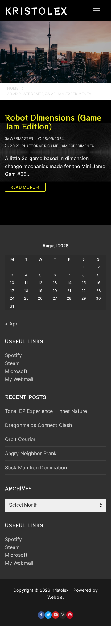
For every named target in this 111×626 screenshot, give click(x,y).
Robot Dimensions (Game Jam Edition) (53, 122)
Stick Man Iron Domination (36, 467)
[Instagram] (62, 614)
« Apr (11, 324)
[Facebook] (41, 614)
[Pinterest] (69, 614)
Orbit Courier (20, 439)
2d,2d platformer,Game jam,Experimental (52, 146)
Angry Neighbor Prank (31, 453)
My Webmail (19, 379)
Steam (12, 363)
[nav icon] (96, 10)
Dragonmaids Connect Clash (38, 425)
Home (12, 88)
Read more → (25, 187)
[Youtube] (55, 614)
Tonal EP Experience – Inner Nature (46, 411)
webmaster (21, 138)
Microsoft (16, 371)
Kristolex (36, 10)
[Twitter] (48, 614)
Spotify (13, 355)
